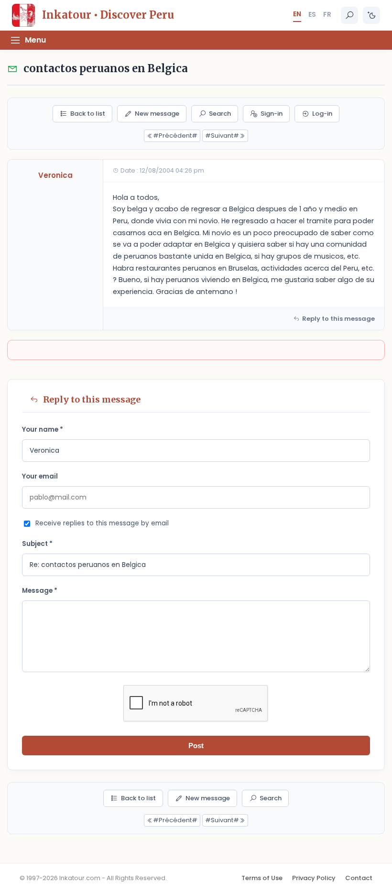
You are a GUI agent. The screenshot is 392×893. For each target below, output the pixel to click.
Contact (358, 877)
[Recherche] (349, 15)
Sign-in (272, 113)
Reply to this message (338, 318)
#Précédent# (175, 135)
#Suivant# (222, 135)
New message (157, 113)
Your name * (42, 429)
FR (327, 14)
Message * (39, 590)
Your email (40, 476)
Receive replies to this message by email (102, 523)
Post (196, 745)
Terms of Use (262, 877)
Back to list (87, 113)
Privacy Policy (314, 877)
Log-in (322, 113)
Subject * (37, 543)
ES (312, 14)
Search (220, 113)
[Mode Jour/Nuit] (371, 15)
